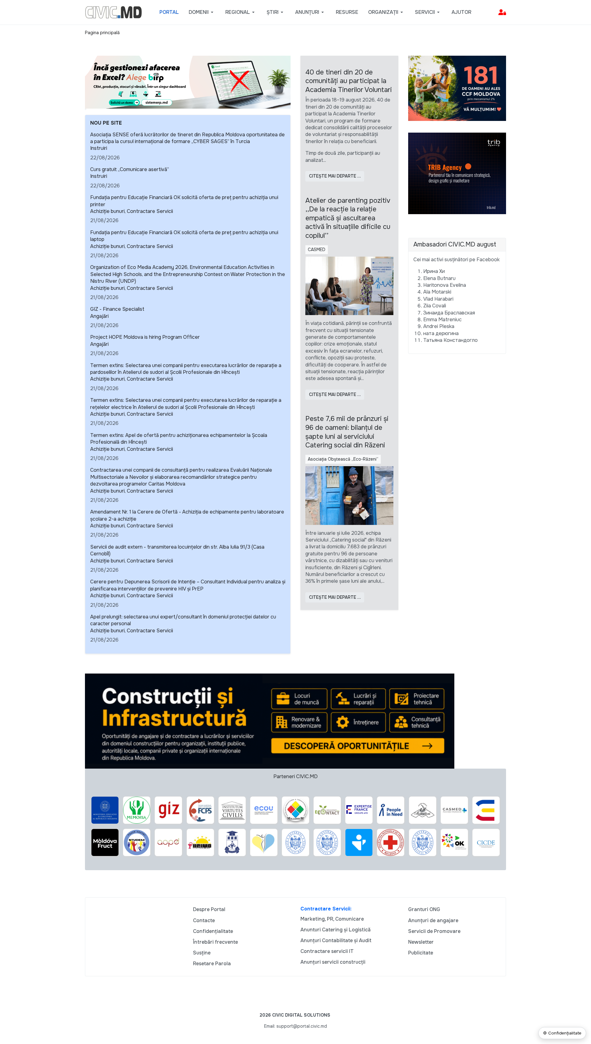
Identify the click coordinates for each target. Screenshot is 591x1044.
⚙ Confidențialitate (562, 1033)
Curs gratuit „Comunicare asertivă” (129, 169)
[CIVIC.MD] (113, 12)
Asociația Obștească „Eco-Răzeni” (343, 459)
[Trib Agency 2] (457, 173)
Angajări (99, 316)
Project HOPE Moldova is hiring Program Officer (145, 337)
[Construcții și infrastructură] (269, 720)
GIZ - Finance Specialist (117, 309)
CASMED (316, 249)
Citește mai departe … (335, 176)
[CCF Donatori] (457, 88)
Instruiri (98, 148)
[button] (202, 12)
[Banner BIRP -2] (188, 81)
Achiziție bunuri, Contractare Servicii (131, 211)
